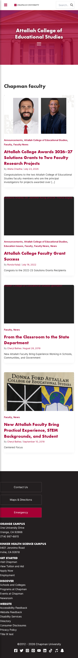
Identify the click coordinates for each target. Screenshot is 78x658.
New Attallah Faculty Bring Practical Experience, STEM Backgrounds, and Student (31, 430)
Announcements (13, 140)
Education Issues (13, 246)
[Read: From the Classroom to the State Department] (39, 305)
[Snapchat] (62, 650)
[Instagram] (27, 650)
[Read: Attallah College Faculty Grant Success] (39, 217)
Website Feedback (11, 612)
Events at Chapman (11, 593)
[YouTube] (39, 650)
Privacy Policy (8, 629)
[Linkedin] (45, 650)
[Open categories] (39, 44)
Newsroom (6, 598)
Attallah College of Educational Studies (39, 33)
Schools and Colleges (12, 584)
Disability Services (11, 616)
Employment (7, 575)
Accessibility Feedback (13, 607)
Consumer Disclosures (13, 625)
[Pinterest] (33, 650)
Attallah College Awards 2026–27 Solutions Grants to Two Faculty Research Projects (38, 157)
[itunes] (56, 650)
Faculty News (20, 144)
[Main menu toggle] (5, 5)
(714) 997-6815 (9, 536)
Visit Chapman (8, 561)
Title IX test (6, 634)
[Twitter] (21, 650)
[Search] (71, 5)
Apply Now (6, 570)
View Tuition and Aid (12, 566)
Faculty (8, 144)
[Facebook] (16, 650)
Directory (5, 621)
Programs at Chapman (13, 589)
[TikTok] (50, 650)
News (53, 246)
